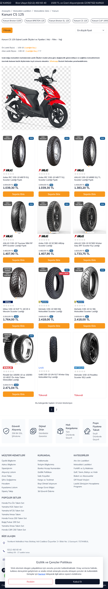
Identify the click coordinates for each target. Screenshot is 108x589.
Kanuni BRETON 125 (35, 20)
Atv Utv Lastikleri (81, 460)
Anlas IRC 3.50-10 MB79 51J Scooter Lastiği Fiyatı (16, 178)
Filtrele (7, 30)
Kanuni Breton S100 (12, 20)
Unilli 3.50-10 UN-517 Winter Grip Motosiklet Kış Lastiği (54, 375)
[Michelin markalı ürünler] (43, 302)
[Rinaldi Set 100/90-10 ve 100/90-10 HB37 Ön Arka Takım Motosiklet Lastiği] (18, 348)
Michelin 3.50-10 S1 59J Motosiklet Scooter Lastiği (86, 310)
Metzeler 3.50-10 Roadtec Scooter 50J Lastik (86, 376)
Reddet (30, 581)
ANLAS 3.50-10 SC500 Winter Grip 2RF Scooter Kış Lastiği (88, 244)
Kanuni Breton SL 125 (59, 20)
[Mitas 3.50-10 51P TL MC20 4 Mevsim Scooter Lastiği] (18, 283)
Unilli (41, 368)
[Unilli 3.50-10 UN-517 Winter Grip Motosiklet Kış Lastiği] (53, 348)
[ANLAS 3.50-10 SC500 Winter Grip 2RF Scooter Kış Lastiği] (89, 217)
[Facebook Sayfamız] (4, 570)
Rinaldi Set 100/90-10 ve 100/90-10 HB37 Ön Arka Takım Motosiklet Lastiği (18, 377)
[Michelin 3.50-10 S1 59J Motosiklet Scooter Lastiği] (89, 283)
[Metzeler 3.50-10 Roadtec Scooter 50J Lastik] (89, 348)
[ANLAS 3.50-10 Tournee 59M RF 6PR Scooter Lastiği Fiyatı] (18, 217)
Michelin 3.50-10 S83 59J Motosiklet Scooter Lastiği (50, 310)
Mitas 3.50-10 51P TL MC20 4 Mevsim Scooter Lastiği (16, 310)
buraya (41, 574)
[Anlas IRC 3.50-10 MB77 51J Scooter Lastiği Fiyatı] (53, 151)
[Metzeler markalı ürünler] (79, 368)
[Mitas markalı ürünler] (8, 302)
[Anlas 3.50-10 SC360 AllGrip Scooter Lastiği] (53, 217)
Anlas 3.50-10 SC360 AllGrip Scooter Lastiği (51, 244)
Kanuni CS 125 (80, 20)
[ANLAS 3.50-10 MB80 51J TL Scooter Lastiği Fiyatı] (89, 151)
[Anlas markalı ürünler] (8, 170)
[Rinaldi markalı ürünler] (8, 368)
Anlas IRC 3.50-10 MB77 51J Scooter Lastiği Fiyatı (51, 178)
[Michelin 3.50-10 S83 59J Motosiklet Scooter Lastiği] (53, 283)
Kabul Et (77, 581)
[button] (89, 166)
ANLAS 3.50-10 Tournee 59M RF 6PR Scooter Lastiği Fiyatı (18, 244)
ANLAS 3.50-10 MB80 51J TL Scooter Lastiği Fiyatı (87, 178)
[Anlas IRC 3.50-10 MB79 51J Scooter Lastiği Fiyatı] (18, 151)
